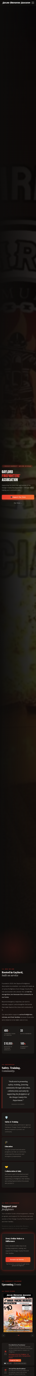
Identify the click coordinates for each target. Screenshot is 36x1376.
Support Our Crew (18, 497)
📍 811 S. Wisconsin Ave (20, 1363)
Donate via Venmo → (18, 1260)
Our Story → (18, 503)
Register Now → (15, 1360)
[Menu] (33, 3)
